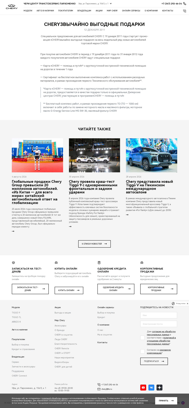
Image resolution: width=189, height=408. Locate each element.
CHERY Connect (19, 376)
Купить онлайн (66, 290)
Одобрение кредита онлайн (113, 288)
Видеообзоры (62, 362)
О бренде (60, 330)
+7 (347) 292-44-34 (109, 385)
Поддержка (18, 371)
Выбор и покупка (20, 344)
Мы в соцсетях (104, 334)
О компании (151, 11)
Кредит (101, 317)
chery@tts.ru (106, 389)
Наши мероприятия (64, 357)
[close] (187, 303)
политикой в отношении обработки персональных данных (161, 341)
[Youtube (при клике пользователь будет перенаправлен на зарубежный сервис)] (143, 387)
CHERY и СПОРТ (62, 353)
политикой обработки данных (55, 398)
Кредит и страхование (23, 349)
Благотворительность (66, 344)
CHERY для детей (63, 367)
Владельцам (84, 11)
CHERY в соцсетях (63, 335)
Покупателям (65, 11)
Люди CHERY (61, 339)
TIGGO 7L (16, 317)
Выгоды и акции (63, 313)
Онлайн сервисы (131, 11)
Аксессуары (60, 325)
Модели (28, 11)
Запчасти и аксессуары (23, 366)
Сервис (15, 362)
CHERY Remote (62, 348)
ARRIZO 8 (16, 322)
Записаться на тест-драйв (27, 288)
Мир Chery (112, 11)
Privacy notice (180, 303)
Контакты (167, 11)
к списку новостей (92, 244)
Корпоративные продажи (156, 288)
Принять (163, 401)
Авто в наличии (45, 11)
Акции (99, 11)
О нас (100, 330)
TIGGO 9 (16, 313)
